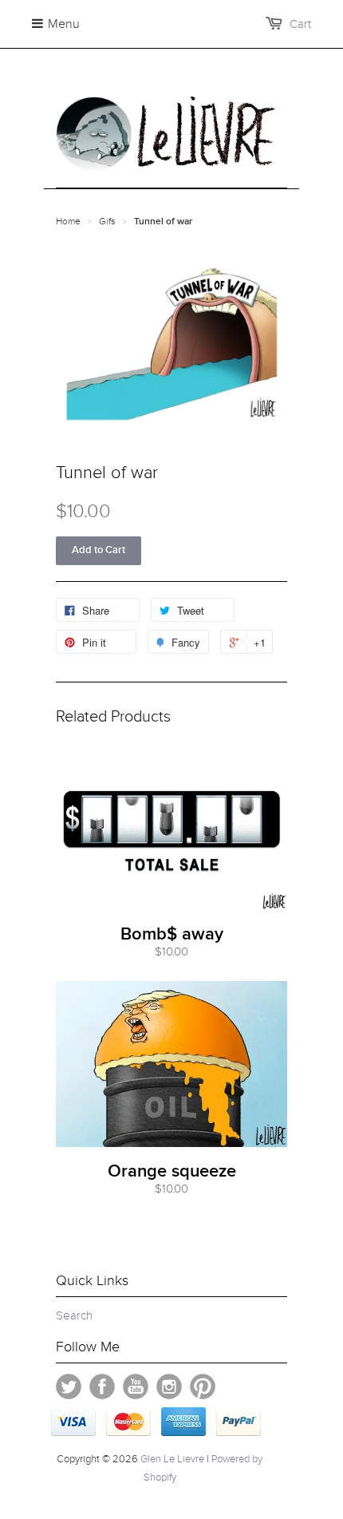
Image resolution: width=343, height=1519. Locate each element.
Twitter (68, 1386)
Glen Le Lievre (172, 1459)
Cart (300, 24)
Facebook (102, 1386)
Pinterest (202, 1386)
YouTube (135, 1386)
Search (74, 1315)
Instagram (169, 1386)
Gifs (107, 221)
